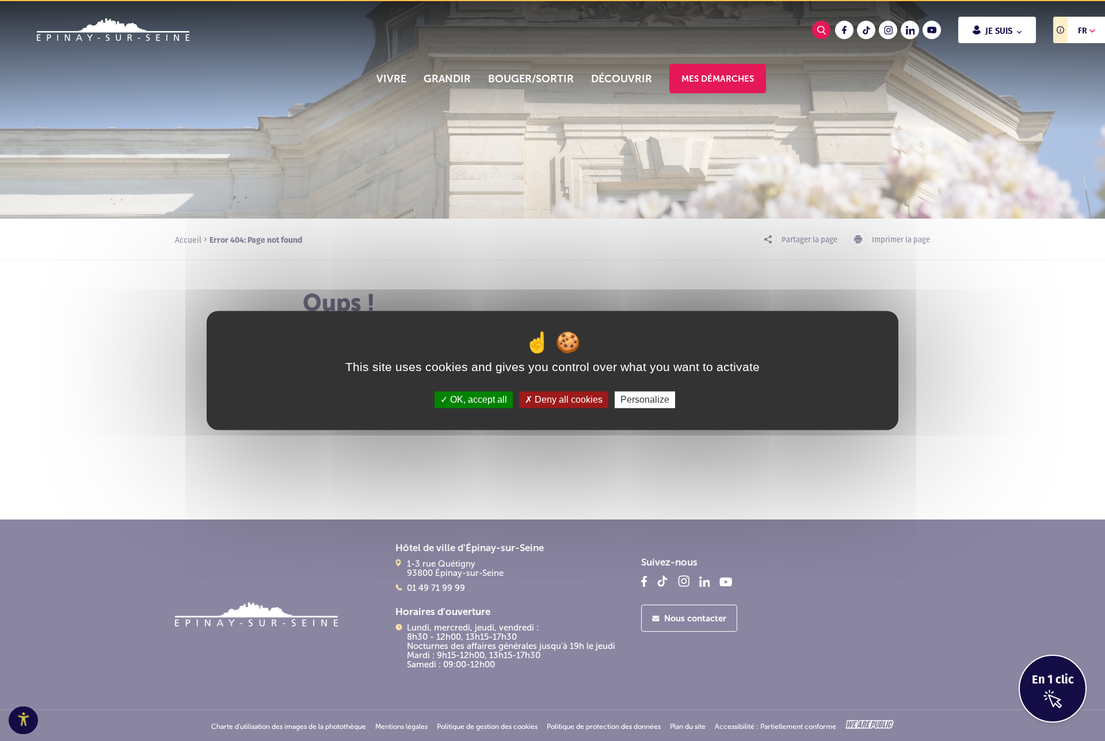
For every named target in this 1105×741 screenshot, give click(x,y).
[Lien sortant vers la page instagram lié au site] (888, 30)
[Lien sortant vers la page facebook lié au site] (844, 30)
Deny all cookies (567, 399)
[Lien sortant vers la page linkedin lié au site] (910, 30)
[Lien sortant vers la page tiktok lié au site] (866, 30)
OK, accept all (477, 399)
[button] (391, 79)
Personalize (644, 399)
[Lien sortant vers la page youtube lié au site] (932, 30)
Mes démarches (717, 78)
